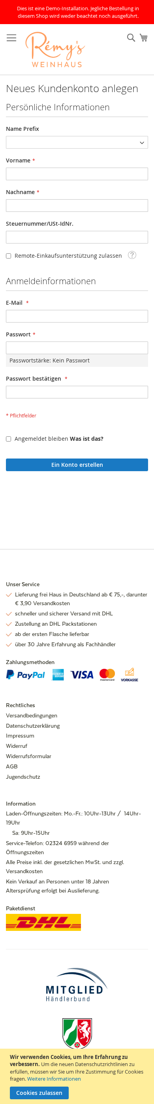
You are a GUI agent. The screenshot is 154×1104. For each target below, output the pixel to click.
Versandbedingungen (31, 715)
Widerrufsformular (28, 756)
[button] (132, 254)
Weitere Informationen (54, 1078)
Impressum (20, 735)
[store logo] (55, 50)
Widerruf (16, 746)
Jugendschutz (23, 777)
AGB (12, 766)
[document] (78, 1076)
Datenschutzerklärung (33, 726)
